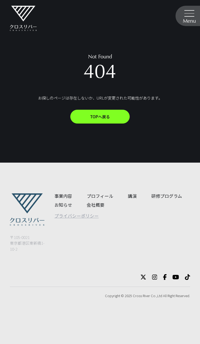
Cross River (141, 295)
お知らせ (63, 204)
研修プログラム (166, 196)
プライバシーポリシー (76, 215)
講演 (132, 196)
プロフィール (100, 196)
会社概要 (95, 204)
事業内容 (63, 196)
